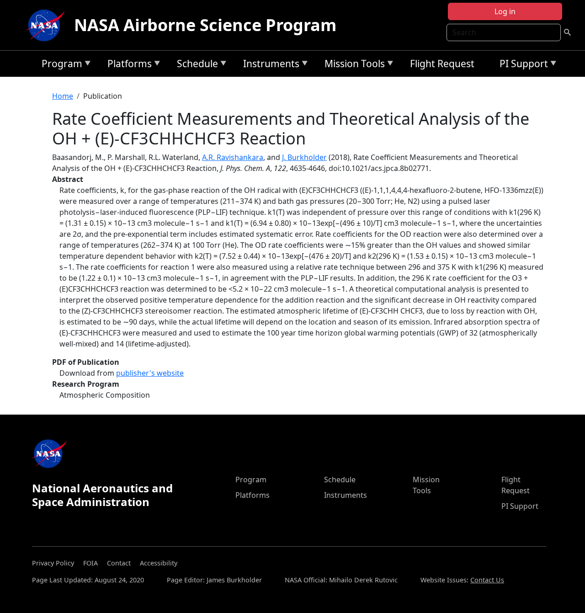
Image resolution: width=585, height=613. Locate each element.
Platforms (127, 65)
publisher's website (150, 373)
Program (59, 65)
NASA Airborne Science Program (205, 25)
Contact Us (487, 580)
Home (62, 96)
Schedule (195, 65)
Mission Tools (352, 65)
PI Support (521, 65)
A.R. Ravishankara (232, 157)
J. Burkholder (304, 157)
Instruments (269, 65)
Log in (505, 11)
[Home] (47, 25)
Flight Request (442, 63)
